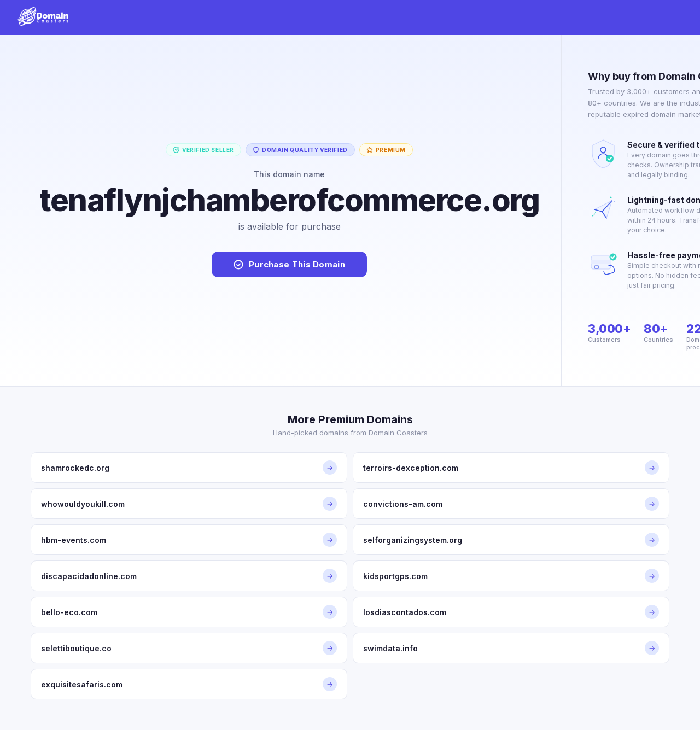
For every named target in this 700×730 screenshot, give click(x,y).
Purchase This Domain (297, 264)
